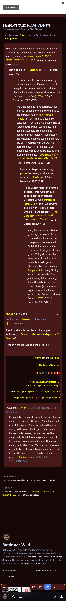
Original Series (36, 556)
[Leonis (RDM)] (52, 373)
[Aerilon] (37, 373)
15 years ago (26, 35)
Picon (42, 385)
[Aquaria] (40, 373)
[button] (58, 314)
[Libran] (55, 373)
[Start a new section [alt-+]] (33, 587)
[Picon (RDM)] (57, 373)
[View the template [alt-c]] (54, 587)
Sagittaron (52, 385)
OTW (40, 96)
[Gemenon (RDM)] (49, 373)
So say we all (47, 56)
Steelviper (38, 177)
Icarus (30, 397)
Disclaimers (8, 576)
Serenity (34, 69)
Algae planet (50, 391)
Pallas (46, 397)
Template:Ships (36, 270)
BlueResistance (26, 457)
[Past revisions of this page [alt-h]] (40, 587)
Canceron (51, 382)
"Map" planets (10, 38)
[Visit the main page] (5, 597)
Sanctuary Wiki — (24, 60)
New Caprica (36, 391)
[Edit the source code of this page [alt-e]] (47, 587)
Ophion (38, 397)
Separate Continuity (30, 563)
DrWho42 (24, 407)
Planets (38, 357)
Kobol (26, 391)
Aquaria (42, 382)
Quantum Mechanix (31, 334)
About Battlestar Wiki (45, 570)
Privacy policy (9, 570)
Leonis (28, 385)
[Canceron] (43, 373)
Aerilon (33, 382)
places (23, 173)
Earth (19, 391)
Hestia (23, 397)
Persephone (56, 397)
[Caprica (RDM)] (46, 373)
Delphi (34, 203)
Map (10, 314)
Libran (36, 385)
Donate (9, 60)
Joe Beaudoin (34, 56)
